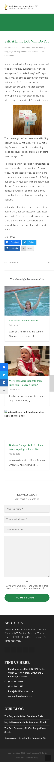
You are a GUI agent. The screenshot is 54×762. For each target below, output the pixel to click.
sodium (35, 51)
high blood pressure (18, 51)
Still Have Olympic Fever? (23, 320)
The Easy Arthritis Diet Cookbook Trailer (24, 716)
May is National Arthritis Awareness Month (25, 722)
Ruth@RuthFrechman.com (21, 691)
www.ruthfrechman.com (20, 696)
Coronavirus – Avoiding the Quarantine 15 (24, 738)
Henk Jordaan (37, 48)
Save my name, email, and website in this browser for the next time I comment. (27, 587)
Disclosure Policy (31, 757)
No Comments (11, 262)
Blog (6, 51)
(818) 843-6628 (15, 681)
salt (29, 51)
